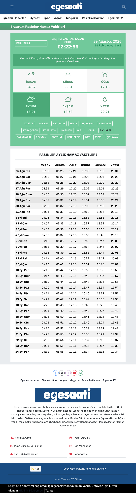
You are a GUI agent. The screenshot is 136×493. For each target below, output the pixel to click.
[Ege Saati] (67, 7)
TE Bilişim (76, 479)
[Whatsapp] (80, 373)
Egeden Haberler (14, 18)
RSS (36, 468)
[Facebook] (56, 373)
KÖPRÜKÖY (49, 130)
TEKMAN (41, 137)
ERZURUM (59, 123)
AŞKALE (43, 123)
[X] (62, 373)
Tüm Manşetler (82, 445)
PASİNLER (106, 130)
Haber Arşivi (81, 454)
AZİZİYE (28, 123)
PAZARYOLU (24, 137)
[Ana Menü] (12, 6)
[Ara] (124, 7)
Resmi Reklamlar (93, 18)
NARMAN (66, 130)
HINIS (73, 123)
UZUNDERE (73, 137)
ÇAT (87, 137)
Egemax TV (115, 18)
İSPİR (98, 137)
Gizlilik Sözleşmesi (31, 490)
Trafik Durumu (81, 437)
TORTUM (57, 137)
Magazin (72, 18)
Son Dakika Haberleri (26, 454)
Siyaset (35, 18)
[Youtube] (74, 373)
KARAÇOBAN (30, 130)
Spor (46, 18)
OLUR (91, 130)
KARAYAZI (105, 123)
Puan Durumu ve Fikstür (28, 445)
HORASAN (88, 123)
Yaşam (58, 18)
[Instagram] (68, 373)
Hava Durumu (23, 437)
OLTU (80, 130)
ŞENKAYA (112, 137)
